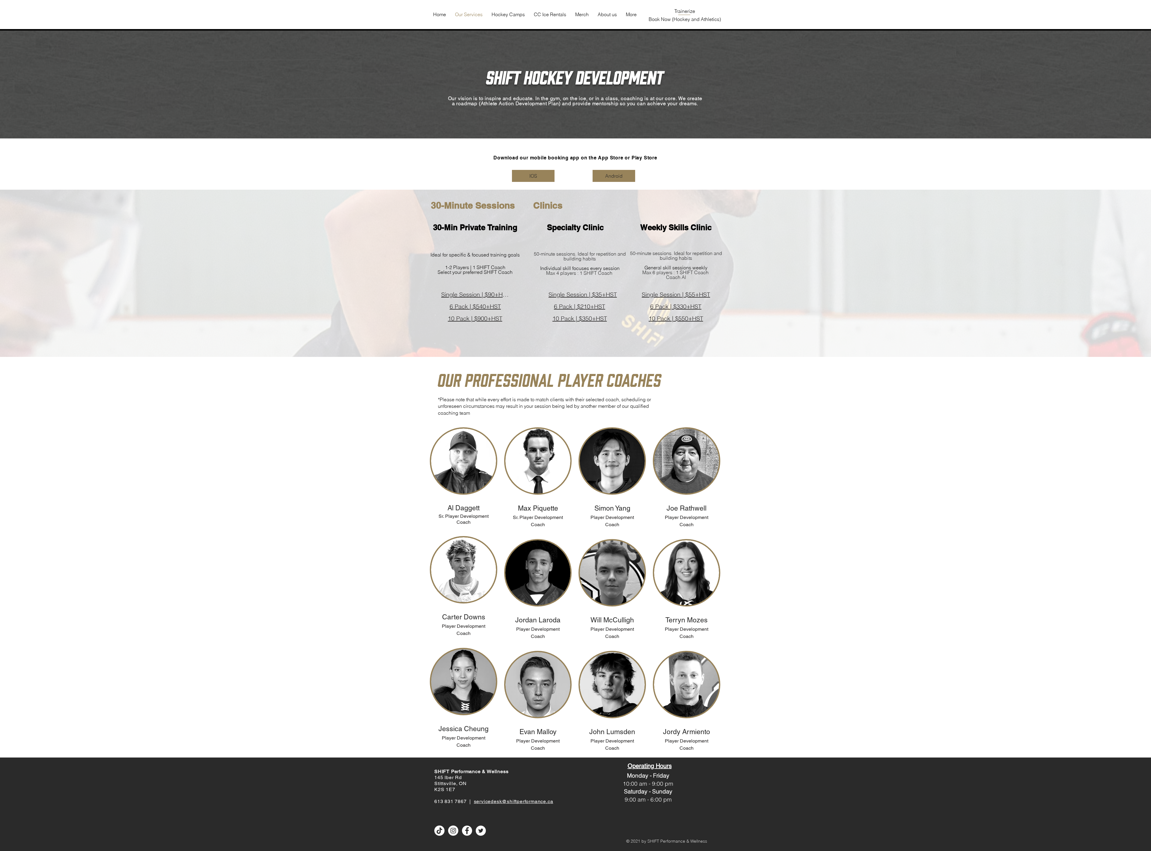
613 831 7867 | (454, 801)
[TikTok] (439, 831)
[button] (463, 461)
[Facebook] (467, 831)
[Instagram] (453, 831)
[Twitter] (481, 831)
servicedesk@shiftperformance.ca (513, 801)
